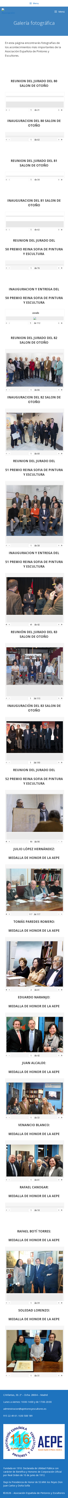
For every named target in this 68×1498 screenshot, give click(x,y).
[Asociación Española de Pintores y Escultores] (9, 12)
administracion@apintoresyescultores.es (24, 1408)
